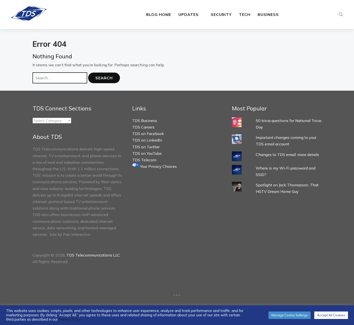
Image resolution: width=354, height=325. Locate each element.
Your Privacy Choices (158, 166)
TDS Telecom (144, 159)
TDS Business (144, 120)
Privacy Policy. (70, 319)
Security (221, 14)
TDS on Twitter (146, 146)
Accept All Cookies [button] (331, 315)
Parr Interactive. (77, 234)
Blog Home (158, 14)
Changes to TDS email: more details (287, 154)
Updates (188, 14)
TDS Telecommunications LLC (93, 255)
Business (268, 14)
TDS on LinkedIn (147, 140)
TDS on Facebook (148, 133)
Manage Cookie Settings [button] (289, 315)
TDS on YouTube (147, 153)
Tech (244, 14)
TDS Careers (143, 127)
